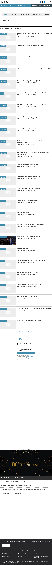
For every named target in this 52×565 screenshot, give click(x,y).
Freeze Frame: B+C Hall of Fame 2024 (12, 493)
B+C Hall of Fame (13, 14)
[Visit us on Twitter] (42, 2)
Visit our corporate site (45, 541)
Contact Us (20, 556)
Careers (35, 553)
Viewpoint (3, 45)
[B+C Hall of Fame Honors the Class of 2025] (26, 465)
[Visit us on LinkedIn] (44, 2)
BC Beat (2, 93)
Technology (3, 33)
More (25, 5)
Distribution (3, 237)
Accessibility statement (23, 553)
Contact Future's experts (23, 550)
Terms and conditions (6, 550)
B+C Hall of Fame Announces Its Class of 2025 (14, 481)
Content (2, 213)
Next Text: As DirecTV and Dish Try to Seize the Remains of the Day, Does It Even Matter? (24, 489)
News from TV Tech (37, 14)
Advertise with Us (5, 556)
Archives (33, 331)
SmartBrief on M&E (25, 14)
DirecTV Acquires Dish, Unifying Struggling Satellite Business (17, 485)
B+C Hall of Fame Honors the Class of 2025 (13, 477)
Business (20, 5)
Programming (12, 5)
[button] (49, 2)
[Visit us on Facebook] (40, 2)
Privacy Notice (30, 356)
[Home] (1, 5)
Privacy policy (37, 550)
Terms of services (29, 355)
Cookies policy (4, 553)
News (5, 5)
